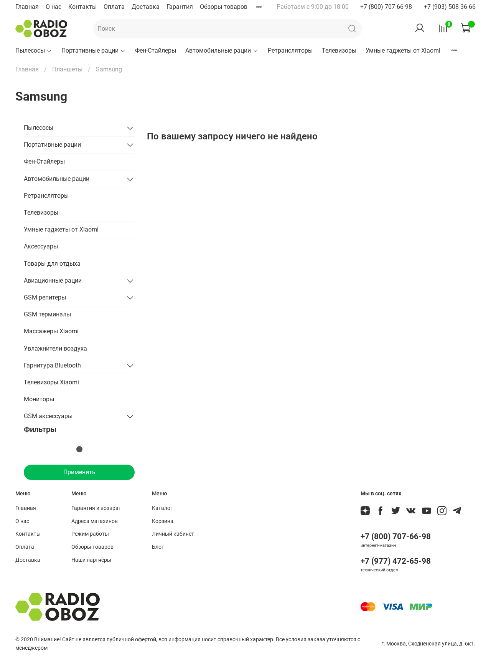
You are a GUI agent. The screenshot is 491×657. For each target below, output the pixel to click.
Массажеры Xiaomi (51, 331)
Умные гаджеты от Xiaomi (403, 50)
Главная (27, 6)
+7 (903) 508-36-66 (450, 6)
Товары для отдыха (52, 263)
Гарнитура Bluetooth (52, 365)
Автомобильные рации (218, 50)
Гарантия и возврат (96, 508)
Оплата (114, 6)
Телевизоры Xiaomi (51, 382)
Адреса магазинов (94, 521)
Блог (158, 547)
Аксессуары (41, 246)
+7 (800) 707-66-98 (386, 6)
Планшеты (67, 69)
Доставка (146, 6)
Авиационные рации (53, 280)
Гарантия (179, 6)
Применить (79, 472)
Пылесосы (30, 50)
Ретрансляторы (290, 50)
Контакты (82, 6)
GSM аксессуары (48, 416)
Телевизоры (339, 50)
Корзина (162, 521)
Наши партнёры (91, 560)
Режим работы (90, 534)
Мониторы (39, 399)
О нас (53, 6)
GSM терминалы (47, 314)
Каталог (162, 508)
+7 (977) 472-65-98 (396, 561)
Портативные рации (90, 50)
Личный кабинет (173, 534)
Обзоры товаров (223, 6)
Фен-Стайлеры (155, 50)
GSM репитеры (45, 297)
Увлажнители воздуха (55, 348)
